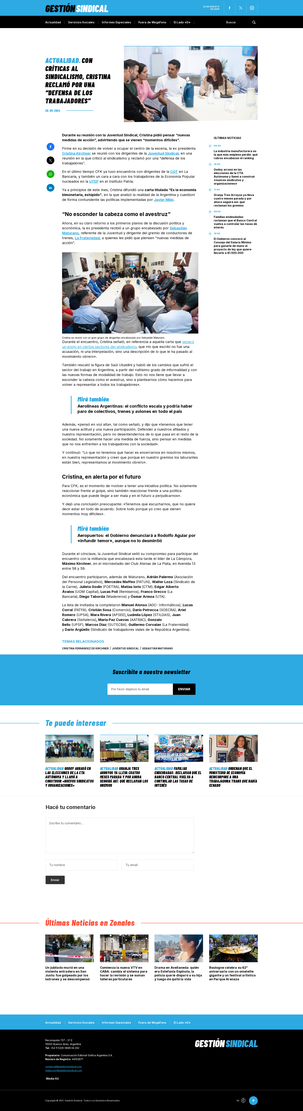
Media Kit (52, 1078)
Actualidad (53, 22)
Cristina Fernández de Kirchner (85, 648)
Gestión (76, 8)
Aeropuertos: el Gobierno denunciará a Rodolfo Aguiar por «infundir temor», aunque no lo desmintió (137, 538)
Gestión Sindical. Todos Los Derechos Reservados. (92, 1100)
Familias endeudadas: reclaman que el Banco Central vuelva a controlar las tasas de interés (235, 222)
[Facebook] (229, 8)
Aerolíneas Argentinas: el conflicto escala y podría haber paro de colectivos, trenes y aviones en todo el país (135, 409)
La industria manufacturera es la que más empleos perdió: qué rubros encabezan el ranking (236, 154)
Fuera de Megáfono (152, 22)
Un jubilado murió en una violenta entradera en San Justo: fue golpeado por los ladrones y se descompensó (67, 973)
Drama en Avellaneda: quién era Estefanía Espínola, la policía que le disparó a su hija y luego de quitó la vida (178, 973)
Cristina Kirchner (76, 153)
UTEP (94, 181)
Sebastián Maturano (157, 648)
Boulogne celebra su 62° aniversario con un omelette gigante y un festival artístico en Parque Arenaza (232, 973)
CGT (174, 171)
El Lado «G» (182, 22)
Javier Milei (163, 200)
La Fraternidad (87, 238)
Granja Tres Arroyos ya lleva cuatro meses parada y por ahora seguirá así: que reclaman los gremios (234, 200)
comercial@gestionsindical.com (63, 1066)
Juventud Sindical (163, 153)
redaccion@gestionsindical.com (63, 1070)
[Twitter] (241, 8)
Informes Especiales (116, 22)
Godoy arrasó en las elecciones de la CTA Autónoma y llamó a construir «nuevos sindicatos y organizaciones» (234, 176)
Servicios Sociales (81, 22)
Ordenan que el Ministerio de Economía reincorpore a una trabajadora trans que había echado (233, 776)
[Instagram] (252, 8)
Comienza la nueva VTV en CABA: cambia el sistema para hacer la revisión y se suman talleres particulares (123, 973)
